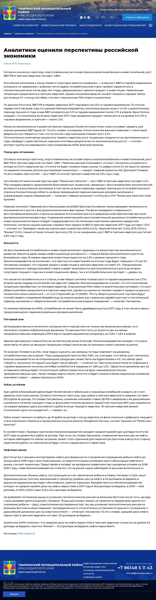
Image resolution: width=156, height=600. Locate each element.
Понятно (14, 594)
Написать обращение (137, 17)
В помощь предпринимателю (99, 570)
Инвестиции (24, 64)
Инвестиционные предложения (125, 25)
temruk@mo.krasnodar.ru (139, 573)
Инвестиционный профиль (58, 25)
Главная (7, 34)
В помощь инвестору (94, 567)
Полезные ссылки (92, 577)
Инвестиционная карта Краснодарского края (124, 10)
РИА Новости (26, 533)
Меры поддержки (90, 25)
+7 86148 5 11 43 (135, 568)
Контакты (88, 574)
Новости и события (25, 25)
